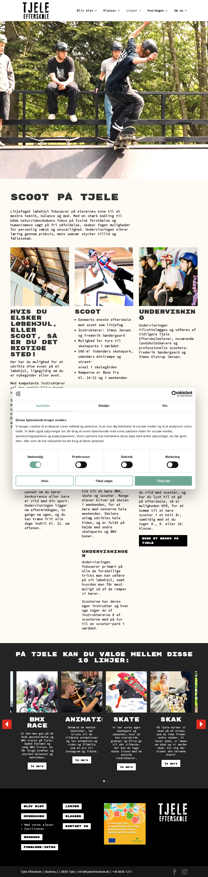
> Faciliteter (32, 829)
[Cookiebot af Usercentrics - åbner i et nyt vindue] (174, 394)
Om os (178, 10)
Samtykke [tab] (43, 405)
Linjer (131, 10)
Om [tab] (164, 405)
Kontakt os (76, 826)
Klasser (109, 10)
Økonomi (32, 837)
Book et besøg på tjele (160, 541)
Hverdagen (155, 10)
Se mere (37, 766)
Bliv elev (85, 10)
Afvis (44, 481)
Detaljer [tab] (104, 405)
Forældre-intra (39, 847)
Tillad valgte (104, 481)
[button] (201, 724)
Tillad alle (163, 481)
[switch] (81, 464)
